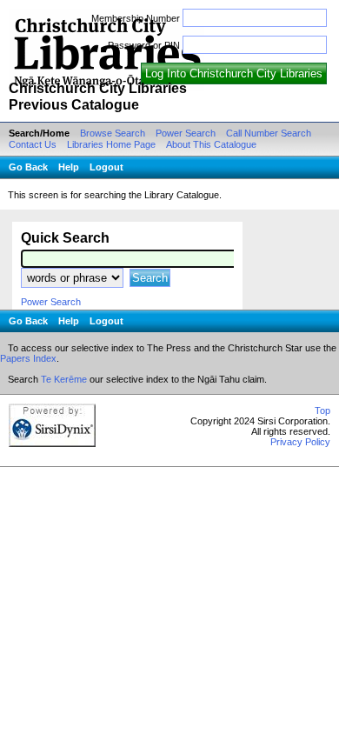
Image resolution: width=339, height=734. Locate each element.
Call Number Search (268, 133)
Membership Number (135, 18)
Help (68, 167)
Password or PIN (144, 45)
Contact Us (32, 144)
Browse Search (112, 133)
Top (322, 437)
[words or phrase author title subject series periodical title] (74, 278)
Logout (106, 167)
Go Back (28, 167)
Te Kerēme (64, 406)
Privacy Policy (300, 469)
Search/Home (39, 133)
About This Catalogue (211, 144)
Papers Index (28, 385)
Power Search (186, 133)
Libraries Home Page (111, 144)
